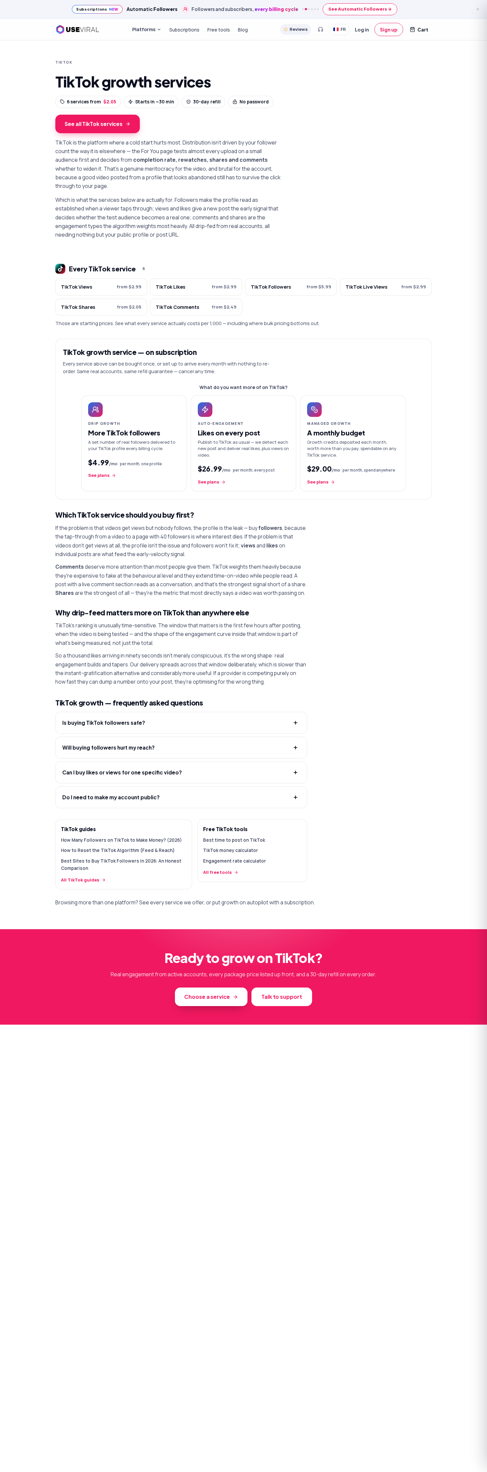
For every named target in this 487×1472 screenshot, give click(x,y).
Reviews (299, 29)
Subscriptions (184, 29)
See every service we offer (171, 902)
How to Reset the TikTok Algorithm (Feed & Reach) (118, 850)
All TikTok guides (80, 880)
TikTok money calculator (230, 850)
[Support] (320, 29)
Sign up (389, 29)
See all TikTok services (94, 123)
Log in (362, 29)
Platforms (143, 29)
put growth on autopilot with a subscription (263, 902)
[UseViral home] (77, 29)
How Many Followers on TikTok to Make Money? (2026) (121, 840)
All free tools (217, 872)
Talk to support (281, 996)
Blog (243, 29)
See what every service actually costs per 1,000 (168, 323)
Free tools (218, 29)
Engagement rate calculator (234, 861)
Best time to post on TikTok (234, 840)
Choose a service (207, 996)
